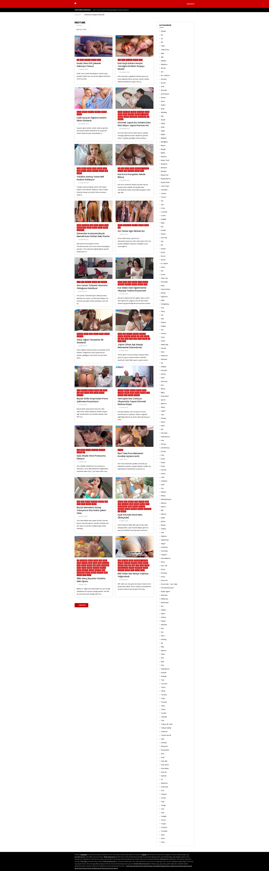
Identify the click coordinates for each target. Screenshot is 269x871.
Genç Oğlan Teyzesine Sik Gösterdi (90, 341)
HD (162, 363)
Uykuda (79, 114)
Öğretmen (121, 284)
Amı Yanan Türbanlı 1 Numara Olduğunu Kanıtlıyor (92, 287)
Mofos (125, 114)
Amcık (163, 83)
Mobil (129, 506)
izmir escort (136, 866)
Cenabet (133, 112)
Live (162, 488)
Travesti (164, 702)
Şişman (163, 650)
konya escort (113, 868)
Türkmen (164, 732)
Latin (162, 477)
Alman (163, 68)
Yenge (163, 805)
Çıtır (136, 501)
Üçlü (162, 739)
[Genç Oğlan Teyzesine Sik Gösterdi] (93, 320)
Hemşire (164, 370)
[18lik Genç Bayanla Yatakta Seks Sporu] (93, 546)
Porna (89, 171)
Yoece (119, 341)
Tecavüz (164, 684)
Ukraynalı (164, 746)
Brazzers (80, 334)
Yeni (106, 171)
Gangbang (165, 304)
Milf (78, 171)
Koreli (163, 459)
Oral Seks (142, 506)
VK (148, 117)
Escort (163, 256)
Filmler (87, 393)
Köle (162, 440)
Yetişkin (79, 173)
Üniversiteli (80, 230)
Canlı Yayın (165, 186)
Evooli (95, 563)
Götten (101, 225)
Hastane (164, 359)
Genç (90, 334)
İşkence (164, 403)
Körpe (132, 393)
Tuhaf (163, 709)
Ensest (86, 334)
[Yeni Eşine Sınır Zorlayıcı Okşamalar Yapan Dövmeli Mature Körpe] (134, 376)
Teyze (135, 339)
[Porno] (77, 4)
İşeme (163, 400)
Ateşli (78, 168)
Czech (163, 216)
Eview (129, 282)
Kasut (120, 114)
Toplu (163, 698)
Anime (163, 98)
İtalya (163, 407)
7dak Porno (83, 560)
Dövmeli (139, 390)
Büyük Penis (165, 182)
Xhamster (131, 171)
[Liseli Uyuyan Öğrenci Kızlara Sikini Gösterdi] (93, 98)
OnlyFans (164, 547)
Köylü (81, 60)
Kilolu (163, 426)
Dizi (119, 168)
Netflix (127, 168)
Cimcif (163, 197)
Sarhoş (133, 336)
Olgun (163, 544)
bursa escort (183, 866)
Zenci (99, 60)
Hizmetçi (136, 504)
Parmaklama (127, 225)
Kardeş (163, 418)
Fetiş (83, 282)
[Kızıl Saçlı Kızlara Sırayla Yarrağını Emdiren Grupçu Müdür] (134, 46)
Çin (162, 201)
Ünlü (162, 754)
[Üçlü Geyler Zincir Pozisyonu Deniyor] (93, 436)
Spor (162, 661)
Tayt (162, 680)
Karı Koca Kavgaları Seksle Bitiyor (131, 176)
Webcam (120, 119)
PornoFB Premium (167, 588)
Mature (137, 393)
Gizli (91, 225)
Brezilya (163, 171)
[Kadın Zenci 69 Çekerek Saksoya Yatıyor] (93, 46)
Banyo (120, 282)
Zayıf (124, 341)
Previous (81, 605)
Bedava (84, 168)
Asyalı (120, 112)
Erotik (94, 168)
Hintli (162, 378)
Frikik (162, 300)
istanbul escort (96, 868)
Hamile (163, 348)
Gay (78, 450)
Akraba (163, 61)
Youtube (164, 831)
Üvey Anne (165, 765)
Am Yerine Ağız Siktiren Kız (131, 231)
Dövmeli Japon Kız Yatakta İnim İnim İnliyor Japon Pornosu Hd (134, 124)
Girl (162, 315)
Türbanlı (104, 282)
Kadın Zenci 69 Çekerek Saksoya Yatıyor (89, 65)
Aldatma (120, 390)
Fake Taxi (164, 278)
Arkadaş (164, 112)
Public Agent (165, 591)
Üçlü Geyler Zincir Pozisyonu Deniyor (91, 457)
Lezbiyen (164, 481)
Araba (163, 105)
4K (162, 39)
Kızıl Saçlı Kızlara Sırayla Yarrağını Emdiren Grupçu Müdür (131, 66)
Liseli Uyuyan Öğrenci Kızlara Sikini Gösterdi (91, 119)
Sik (119, 339)
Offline (84, 568)
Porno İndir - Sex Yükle (141, 114)
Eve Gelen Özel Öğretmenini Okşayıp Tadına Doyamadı (132, 289)
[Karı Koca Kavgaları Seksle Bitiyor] (134, 154)
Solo (162, 658)
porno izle (129, 866)
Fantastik (164, 282)
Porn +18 (91, 112)
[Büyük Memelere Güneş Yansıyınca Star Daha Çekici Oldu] (93, 488)
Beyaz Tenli (165, 160)
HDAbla (100, 168)
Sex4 (141, 336)
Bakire (163, 134)
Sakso (100, 227)
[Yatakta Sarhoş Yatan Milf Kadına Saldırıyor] (93, 154)
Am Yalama (165, 75)
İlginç (163, 392)
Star (131, 339)
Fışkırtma (164, 297)
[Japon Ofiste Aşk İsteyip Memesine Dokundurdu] (134, 320)
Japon (147, 112)
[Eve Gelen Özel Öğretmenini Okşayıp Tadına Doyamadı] (134, 268)
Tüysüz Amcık (142, 117)
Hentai (163, 374)
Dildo (163, 223)
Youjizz (137, 570)
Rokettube (80, 336)
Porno (89, 227)
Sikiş (125, 171)
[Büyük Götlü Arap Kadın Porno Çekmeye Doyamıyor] (93, 376)
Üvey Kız (164, 772)
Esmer (163, 260)
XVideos (131, 395)
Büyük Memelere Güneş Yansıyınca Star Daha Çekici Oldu (91, 510)
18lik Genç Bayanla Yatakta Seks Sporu (91, 580)
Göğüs (96, 225)
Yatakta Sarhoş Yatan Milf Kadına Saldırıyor (90, 178)
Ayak (162, 127)
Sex (119, 227)
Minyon (163, 514)
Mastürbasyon (81, 227)
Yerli (162, 813)
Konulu (96, 334)
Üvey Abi (164, 761)
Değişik (96, 390)
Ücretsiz (140, 509)
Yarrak (163, 798)
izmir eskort (156, 866)
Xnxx (140, 60)
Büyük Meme (126, 112)
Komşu (163, 444)
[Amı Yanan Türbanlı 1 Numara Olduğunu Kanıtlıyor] (93, 268)
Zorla (89, 575)
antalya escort (174, 866)
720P (163, 46)
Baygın (163, 149)
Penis (163, 562)
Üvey (163, 757)
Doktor (163, 234)
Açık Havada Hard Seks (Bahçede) (130, 516)
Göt (119, 60)
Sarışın (145, 563)
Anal (125, 501)
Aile (162, 57)
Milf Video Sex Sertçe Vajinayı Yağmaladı (133, 575)
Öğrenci (84, 112)
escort (190, 866)
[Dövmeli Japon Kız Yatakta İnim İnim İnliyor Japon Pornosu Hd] (134, 98)
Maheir (163, 492)
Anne (163, 101)
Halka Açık (125, 504)
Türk (162, 720)
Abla (162, 53)
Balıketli (163, 138)
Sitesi (126, 339)
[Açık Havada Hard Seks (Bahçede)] (134, 488)
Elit (162, 245)
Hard (131, 504)
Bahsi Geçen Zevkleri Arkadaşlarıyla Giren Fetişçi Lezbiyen (111, 10)
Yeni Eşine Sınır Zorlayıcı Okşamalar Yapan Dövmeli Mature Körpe (132, 401)
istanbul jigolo (164, 866)
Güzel (106, 225)
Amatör (120, 501)
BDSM (163, 153)
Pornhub (135, 334)
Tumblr (145, 339)
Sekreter (101, 501)
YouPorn (136, 395)
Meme (82, 501)
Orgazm (164, 555)
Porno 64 (87, 60)
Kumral (163, 470)
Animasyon (165, 94)
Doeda (105, 560)
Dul (101, 390)
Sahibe (163, 610)
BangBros (164, 142)
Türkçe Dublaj (166, 728)
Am (162, 72)
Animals (164, 90)
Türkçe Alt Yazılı (123, 568)
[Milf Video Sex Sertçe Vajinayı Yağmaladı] (134, 546)
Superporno (133, 117)
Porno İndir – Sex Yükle (169, 584)
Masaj (163, 496)
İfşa (94, 565)
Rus (162, 606)
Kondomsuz (165, 448)
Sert (126, 565)
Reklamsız (127, 336)
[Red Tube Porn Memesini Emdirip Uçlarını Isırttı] (134, 436)
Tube (163, 706)
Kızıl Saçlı (129, 60)
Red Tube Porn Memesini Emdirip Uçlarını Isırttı (130, 455)
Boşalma (132, 390)
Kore (162, 455)
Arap (78, 282)
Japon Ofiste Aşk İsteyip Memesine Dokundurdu (130, 346)
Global (96, 393)
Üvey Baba (165, 768)
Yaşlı (162, 802)
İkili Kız (79, 112)
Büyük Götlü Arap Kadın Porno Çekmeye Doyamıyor (92, 400)
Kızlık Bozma (105, 565)
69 (78, 60)
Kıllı (162, 429)
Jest (78, 501)
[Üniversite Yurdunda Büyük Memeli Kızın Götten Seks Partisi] (93, 211)
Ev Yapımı (120, 393)
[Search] (192, 10)
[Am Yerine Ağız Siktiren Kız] (134, 211)
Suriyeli (163, 673)
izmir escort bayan (146, 866)
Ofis (124, 334)
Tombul (105, 227)
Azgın (79, 225)
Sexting (126, 117)
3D (162, 35)
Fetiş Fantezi (140, 112)
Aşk (162, 116)
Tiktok (139, 339)
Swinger (164, 676)
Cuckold (164, 212)
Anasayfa (190, 4)
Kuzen (163, 474)
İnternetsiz (165, 396)
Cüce (163, 208)
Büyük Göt (84, 390)
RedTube (94, 60)
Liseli (162, 485)
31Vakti (163, 31)
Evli (122, 168)
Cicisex (89, 168)
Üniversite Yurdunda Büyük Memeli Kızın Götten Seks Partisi (93, 235)
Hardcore (164, 356)
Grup (123, 60)
